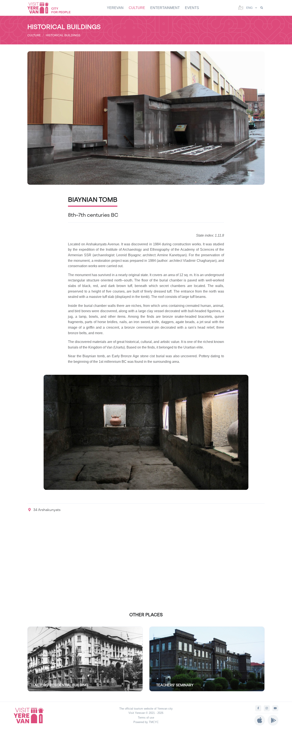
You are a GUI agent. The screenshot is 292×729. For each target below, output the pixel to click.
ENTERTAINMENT (165, 8)
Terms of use (146, 717)
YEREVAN (115, 8)
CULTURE (137, 8)
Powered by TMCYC (146, 722)
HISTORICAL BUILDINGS (63, 35)
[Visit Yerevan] (40, 7)
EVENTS (192, 8)
